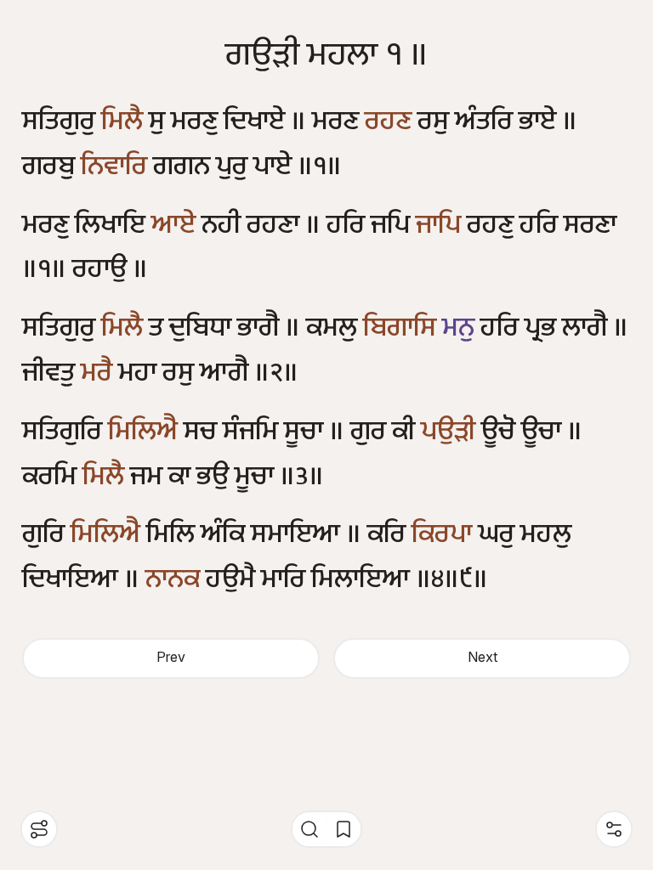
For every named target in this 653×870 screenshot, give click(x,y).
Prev (170, 658)
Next (482, 658)
